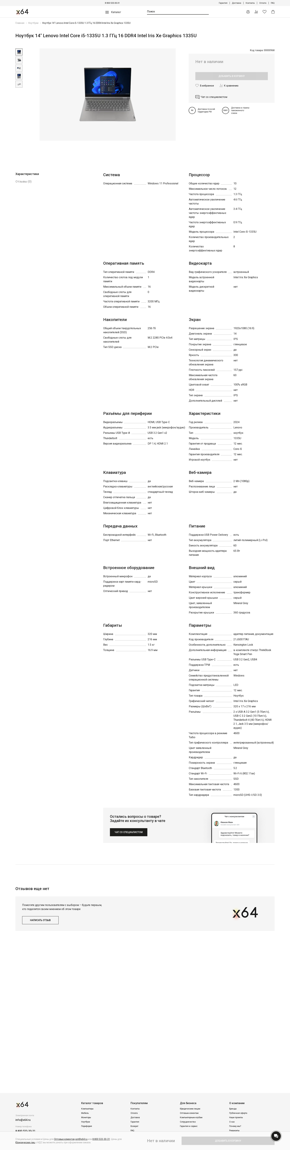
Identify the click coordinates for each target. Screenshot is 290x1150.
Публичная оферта (238, 1113)
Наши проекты (236, 1117)
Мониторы (86, 1117)
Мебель (85, 1113)
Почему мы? (235, 1126)
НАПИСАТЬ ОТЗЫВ (40, 920)
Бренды (233, 1109)
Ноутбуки (33, 23)
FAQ (273, 3)
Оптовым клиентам (189, 1113)
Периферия (86, 1126)
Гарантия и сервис (189, 1126)
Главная (19, 23)
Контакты (250, 3)
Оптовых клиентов (64, 1139)
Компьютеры (87, 1109)
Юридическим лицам (190, 1109)
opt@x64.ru (81, 1139)
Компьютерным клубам (191, 1117)
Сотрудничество (188, 1122)
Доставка (236, 3)
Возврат (134, 1126)
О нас (232, 1122)
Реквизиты (234, 1130)
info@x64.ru (23, 1120)
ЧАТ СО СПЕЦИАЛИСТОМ (129, 832)
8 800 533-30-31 (112, 3)
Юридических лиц (25, 1142)
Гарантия (223, 3)
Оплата (262, 3)
